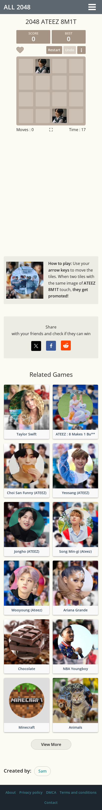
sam (42, 771)
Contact (51, 802)
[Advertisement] (51, 193)
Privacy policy (31, 792)
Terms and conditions (78, 792)
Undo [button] (69, 50)
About (10, 792)
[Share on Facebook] (51, 346)
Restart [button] (54, 50)
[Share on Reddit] (66, 345)
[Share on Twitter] (36, 346)
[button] (81, 50)
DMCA (51, 792)
